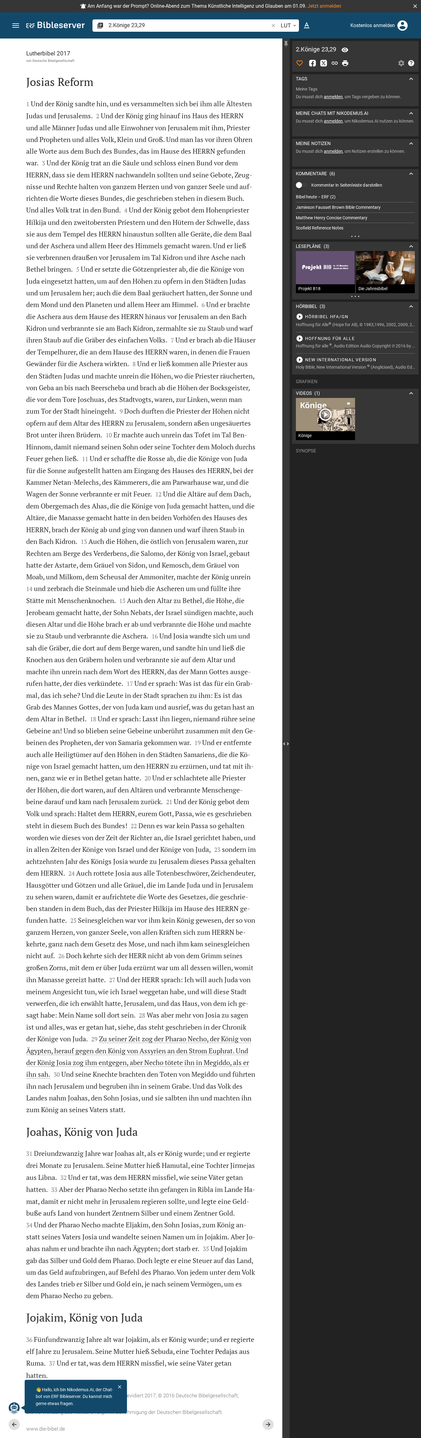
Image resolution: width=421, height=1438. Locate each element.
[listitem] (355, 197)
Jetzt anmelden (324, 6)
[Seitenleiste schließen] (286, 744)
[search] (189, 25)
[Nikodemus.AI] (14, 1407)
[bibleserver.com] (55, 26)
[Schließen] (119, 1387)
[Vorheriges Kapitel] (14, 1424)
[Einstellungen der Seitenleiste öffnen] (401, 63)
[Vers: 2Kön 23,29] (345, 50)
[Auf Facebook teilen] (312, 63)
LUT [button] (286, 25)
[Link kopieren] (335, 63)
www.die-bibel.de (45, 1429)
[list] (355, 212)
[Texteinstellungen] (306, 25)
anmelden (333, 96)
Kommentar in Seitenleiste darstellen (346, 185)
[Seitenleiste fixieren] (286, 44)
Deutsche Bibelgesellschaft (53, 61)
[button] (415, 6)
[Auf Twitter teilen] (324, 63)
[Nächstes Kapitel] (268, 1424)
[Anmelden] (402, 25)
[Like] (300, 63)
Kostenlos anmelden (372, 25)
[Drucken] (345, 63)
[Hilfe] (411, 63)
